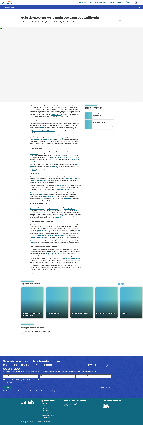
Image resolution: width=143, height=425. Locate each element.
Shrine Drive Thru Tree (52, 253)
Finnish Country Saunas (59, 255)
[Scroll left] (119, 284)
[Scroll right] (122, 284)
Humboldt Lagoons (52, 209)
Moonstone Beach (69, 209)
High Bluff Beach (64, 216)
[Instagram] (115, 331)
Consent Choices (46, 417)
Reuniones (44, 408)
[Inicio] (8, 3)
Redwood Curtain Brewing (49, 239)
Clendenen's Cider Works (46, 235)
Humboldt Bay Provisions (51, 232)
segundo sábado (69, 198)
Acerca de (44, 403)
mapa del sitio (45, 410)
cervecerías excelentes (37, 237)
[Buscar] (139, 2)
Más (128, 2)
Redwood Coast (56, 115)
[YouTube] (119, 331)
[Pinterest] (117, 331)
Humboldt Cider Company (63, 235)
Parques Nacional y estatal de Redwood (68, 129)
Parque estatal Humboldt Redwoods (43, 131)
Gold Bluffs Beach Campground (61, 157)
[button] (120, 18)
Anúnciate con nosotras (48, 415)
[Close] (141, 7)
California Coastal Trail (37, 209)
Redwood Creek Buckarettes (71, 258)
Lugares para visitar (84, 2)
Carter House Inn (75, 168)
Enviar (7, 387)
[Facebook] (66, 404)
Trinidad (54, 166)
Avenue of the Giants (71, 178)
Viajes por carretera (116, 2)
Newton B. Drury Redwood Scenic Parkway (43, 180)
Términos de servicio (46, 391)
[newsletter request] (75, 404)
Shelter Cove (44, 127)
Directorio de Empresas (48, 406)
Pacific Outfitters (55, 218)
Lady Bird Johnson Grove (61, 186)
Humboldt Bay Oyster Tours (38, 230)
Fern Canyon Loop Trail (65, 189)
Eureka (34, 170)
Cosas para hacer (100, 2)
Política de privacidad (104, 387)
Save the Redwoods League (47, 196)
